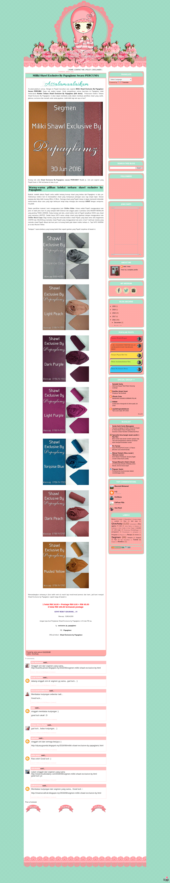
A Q (115, 491)
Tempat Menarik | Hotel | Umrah (123, 462)
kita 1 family (122, 528)
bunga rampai (137, 519)
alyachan (34, 738)
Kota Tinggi (131, 528)
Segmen (116, 537)
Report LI (122, 534)
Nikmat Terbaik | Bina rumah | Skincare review (123, 454)
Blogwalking (128, 519)
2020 (114, 306)
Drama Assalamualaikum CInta (121, 362)
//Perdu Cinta (117, 396)
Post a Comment (31, 802)
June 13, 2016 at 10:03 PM (38, 719)
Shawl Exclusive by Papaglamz (71, 635)
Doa (125, 521)
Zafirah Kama (36, 786)
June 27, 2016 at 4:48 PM (38, 780)
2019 (114, 310)
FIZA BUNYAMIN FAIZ (40, 691)
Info (120, 526)
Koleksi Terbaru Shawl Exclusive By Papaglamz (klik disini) (59, 93)
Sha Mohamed (37, 662)
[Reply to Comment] (50, 672)
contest (116, 521)
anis (33, 708)
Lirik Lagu (117, 530)
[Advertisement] (65, 831)
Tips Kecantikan (125, 539)
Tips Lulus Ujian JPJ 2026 (120, 411)
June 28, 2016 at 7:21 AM (38, 797)
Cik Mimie (118, 497)
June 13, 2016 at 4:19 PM (38, 702)
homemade (133, 524)
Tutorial (135, 540)
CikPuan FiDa (119, 502)
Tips (115, 539)
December (117, 322)
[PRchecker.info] (125, 548)
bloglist (120, 519)
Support (138, 537)
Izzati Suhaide (37, 677)
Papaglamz (67, 630)
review (137, 534)
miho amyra (36, 755)
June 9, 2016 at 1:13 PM (38, 672)
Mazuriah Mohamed (121, 486)
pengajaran (115, 532)
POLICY (88, 70)
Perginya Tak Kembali (119, 393)
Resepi (129, 535)
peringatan (136, 532)
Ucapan (113, 541)
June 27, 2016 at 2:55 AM (38, 763)
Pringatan (114, 534)
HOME (71, 70)
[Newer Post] (33, 812)
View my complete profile (129, 270)
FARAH (114, 402)
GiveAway (35, 654)
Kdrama (137, 526)
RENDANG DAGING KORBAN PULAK (124, 398)
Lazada (138, 528)
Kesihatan (114, 528)
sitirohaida (35, 768)
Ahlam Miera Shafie (39, 725)
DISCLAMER (97, 70)
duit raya (134, 521)
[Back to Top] (166, 879)
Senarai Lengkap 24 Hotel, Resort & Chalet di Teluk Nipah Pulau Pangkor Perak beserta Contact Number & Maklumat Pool (125, 430)
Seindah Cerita (117, 384)
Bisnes (113, 519)
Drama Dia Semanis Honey (119, 368)
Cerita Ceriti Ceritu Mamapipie (123, 426)
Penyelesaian (126, 532)
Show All (140, 414)
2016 (114, 320)
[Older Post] (98, 812)
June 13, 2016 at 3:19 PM (38, 685)
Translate (125, 82)
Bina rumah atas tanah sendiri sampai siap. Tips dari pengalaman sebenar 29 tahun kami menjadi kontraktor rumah (125, 440)
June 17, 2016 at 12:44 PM (38, 749)
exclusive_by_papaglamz (67, 626)
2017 (114, 316)
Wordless (121, 541)
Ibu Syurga (116, 446)
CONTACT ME (79, 70)
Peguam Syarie (117, 469)
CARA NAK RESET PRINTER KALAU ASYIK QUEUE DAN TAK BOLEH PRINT (123, 347)
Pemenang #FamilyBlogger (131, 530)
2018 (114, 313)
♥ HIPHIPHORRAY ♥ (40, 6)
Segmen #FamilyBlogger (119, 338)
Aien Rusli (118, 508)
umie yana (127, 266)
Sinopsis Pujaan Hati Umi (119, 355)
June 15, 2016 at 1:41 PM (38, 732)
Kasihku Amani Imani (120, 391)
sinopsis (130, 537)
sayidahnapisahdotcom (120, 409)
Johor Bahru (128, 526)
